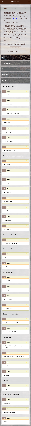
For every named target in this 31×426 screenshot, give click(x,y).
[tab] (5, 8)
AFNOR (15, 18)
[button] (15, 51)
